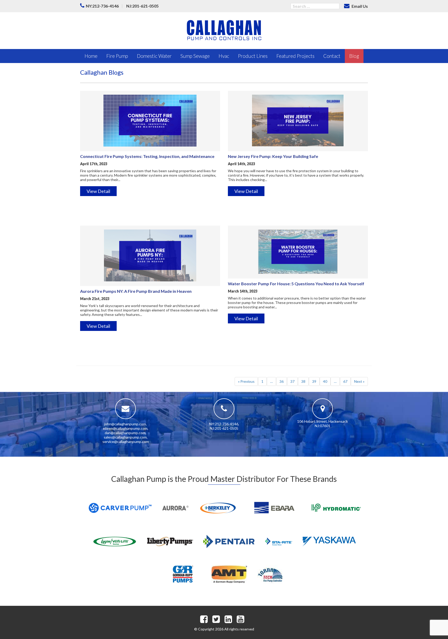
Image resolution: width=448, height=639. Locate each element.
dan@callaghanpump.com (125, 432)
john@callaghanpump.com (125, 424)
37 (292, 381)
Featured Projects (295, 56)
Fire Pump (117, 56)
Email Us (359, 6)
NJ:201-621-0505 (142, 5)
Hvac (224, 56)
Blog (354, 56)
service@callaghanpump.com (125, 441)
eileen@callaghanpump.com (125, 428)
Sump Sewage (195, 56)
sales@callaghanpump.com (125, 437)
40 (325, 381)
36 (281, 381)
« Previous (246, 381)
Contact (331, 56)
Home (91, 56)
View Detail (98, 191)
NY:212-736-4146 (102, 5)
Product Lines (253, 56)
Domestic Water (154, 56)
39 (314, 381)
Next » (359, 381)
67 (345, 381)
